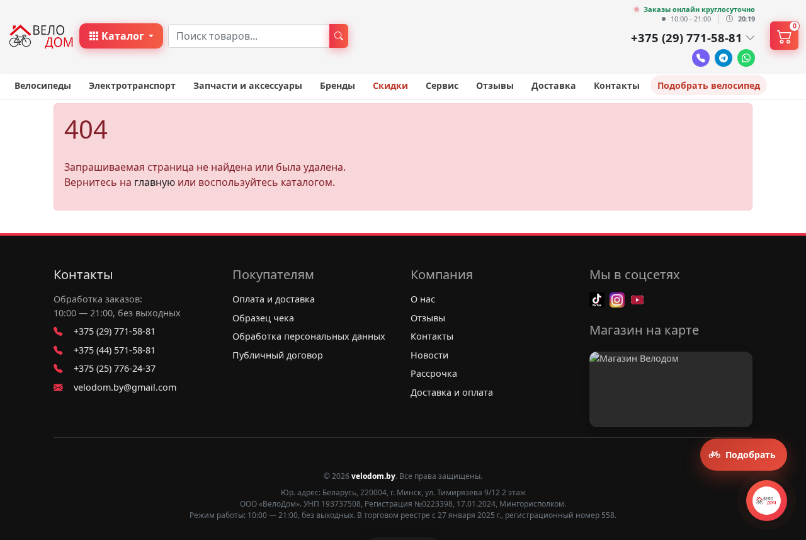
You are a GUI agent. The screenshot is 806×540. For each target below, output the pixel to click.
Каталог (122, 36)
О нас (423, 299)
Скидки (390, 85)
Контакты (617, 85)
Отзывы (495, 85)
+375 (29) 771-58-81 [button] (686, 37)
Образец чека (263, 318)
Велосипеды (42, 85)
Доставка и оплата (452, 392)
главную (154, 182)
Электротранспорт (132, 85)
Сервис (442, 85)
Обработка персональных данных (308, 336)
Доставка (553, 85)
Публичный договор (277, 355)
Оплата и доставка (273, 299)
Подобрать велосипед (708, 85)
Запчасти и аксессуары (247, 85)
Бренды (337, 85)
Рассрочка (434, 373)
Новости (429, 355)
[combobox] (249, 36)
